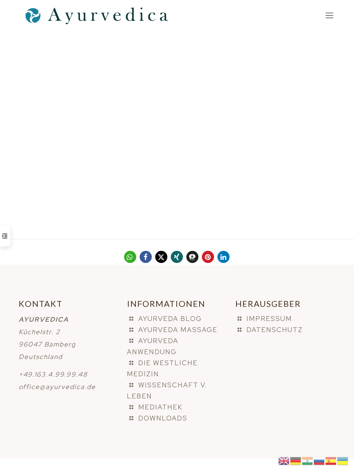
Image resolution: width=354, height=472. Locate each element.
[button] (130, 257)
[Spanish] (331, 460)
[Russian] (319, 460)
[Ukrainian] (343, 460)
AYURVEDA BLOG (170, 318)
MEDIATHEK (160, 407)
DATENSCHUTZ (274, 329)
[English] (284, 460)
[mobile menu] (329, 15)
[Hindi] (308, 460)
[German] (296, 460)
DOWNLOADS (162, 418)
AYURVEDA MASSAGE (177, 329)
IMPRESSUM (269, 318)
